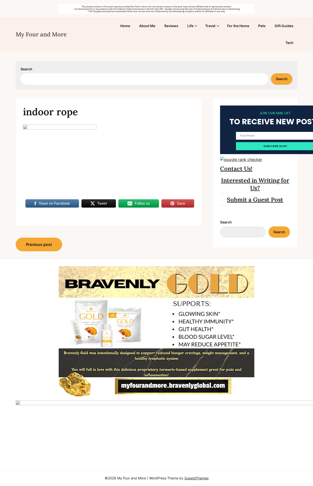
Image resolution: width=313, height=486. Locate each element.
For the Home (238, 26)
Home (125, 26)
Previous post (39, 244)
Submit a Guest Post (255, 199)
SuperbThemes (196, 478)
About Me (147, 26)
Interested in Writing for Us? (255, 184)
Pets (262, 26)
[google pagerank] (241, 159)
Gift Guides (284, 26)
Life (190, 26)
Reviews (171, 26)
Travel (210, 26)
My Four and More (41, 34)
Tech (289, 43)
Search (26, 69)
